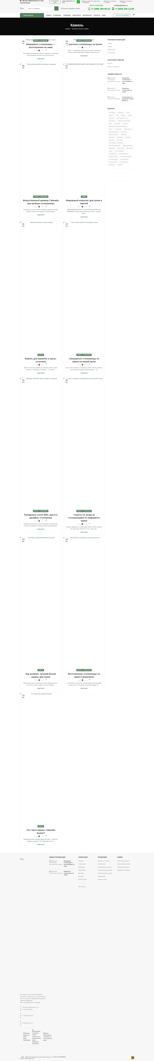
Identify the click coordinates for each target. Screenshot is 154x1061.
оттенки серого (124, 159)
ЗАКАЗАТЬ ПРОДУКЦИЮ (122, 15)
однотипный (120, 148)
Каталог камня (82, 879)
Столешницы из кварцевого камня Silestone (128, 98)
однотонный (129, 148)
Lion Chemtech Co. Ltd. (122, 118)
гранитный (111, 137)
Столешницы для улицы (105, 873)
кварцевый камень (128, 145)
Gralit (117, 115)
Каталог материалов (114, 66)
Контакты (81, 876)
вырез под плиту (113, 134)
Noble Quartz (112, 120)
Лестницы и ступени (104, 861)
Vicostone (125, 123)
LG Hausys (111, 118)
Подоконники (111, 49)
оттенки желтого (123, 153)
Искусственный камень (124, 864)
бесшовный (124, 132)
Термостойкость (128, 129)
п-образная (112, 164)
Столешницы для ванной (105, 870)
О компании (81, 864)
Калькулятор (82, 870)
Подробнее (40, 58)
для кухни (128, 137)
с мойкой (119, 164)
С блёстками (118, 129)
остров (110, 151)
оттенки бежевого (119, 151)
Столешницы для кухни (104, 867)
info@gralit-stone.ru (121, 5)
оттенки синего (113, 162)
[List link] (33, 1016)
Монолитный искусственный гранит (118, 126)
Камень (36, 40)
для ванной (120, 137)
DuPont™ (111, 115)
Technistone (117, 123)
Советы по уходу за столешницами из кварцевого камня (84, 518)
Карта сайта (81, 886)
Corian (127, 112)
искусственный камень (114, 145)
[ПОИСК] (56, 8)
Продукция (81, 867)
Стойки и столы (102, 879)
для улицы (119, 140)
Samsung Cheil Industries (124, 120)
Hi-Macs (130, 115)
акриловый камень (113, 132)
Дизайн (110, 43)
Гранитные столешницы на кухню (84, 44)
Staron (110, 123)
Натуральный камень (123, 867)
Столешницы (43, 40)
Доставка (81, 873)
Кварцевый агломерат (123, 870)
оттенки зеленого (113, 156)
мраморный (112, 148)
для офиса (111, 140)
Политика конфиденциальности (27, 1058)
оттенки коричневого (125, 156)
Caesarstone (120, 112)
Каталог (110, 63)
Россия (110, 129)
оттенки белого (113, 153)
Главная (67, 28)
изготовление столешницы (116, 142)
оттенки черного (123, 162)
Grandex (123, 115)
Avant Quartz (112, 112)
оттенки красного (113, 159)
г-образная (123, 134)
